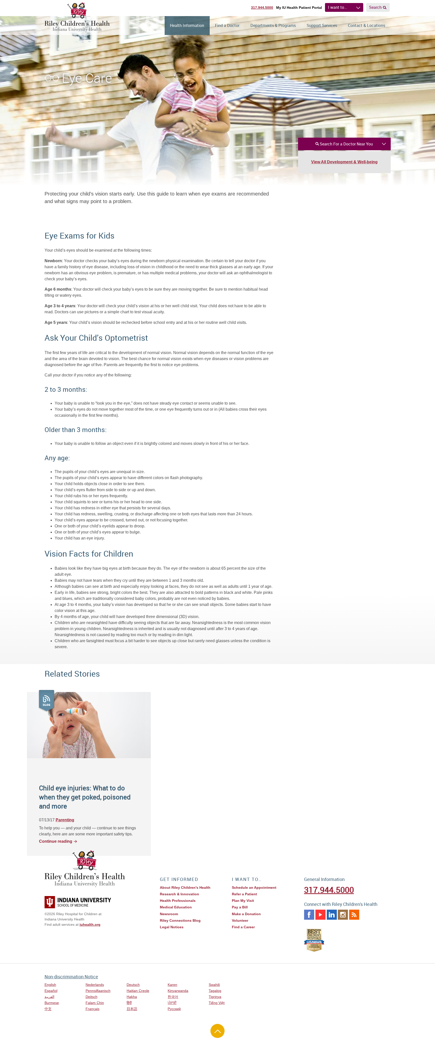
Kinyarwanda (178, 991)
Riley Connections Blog (180, 920)
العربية (49, 997)
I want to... (337, 7)
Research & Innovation (179, 894)
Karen (172, 985)
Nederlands (95, 985)
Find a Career (243, 927)
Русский (174, 1009)
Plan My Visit (243, 901)
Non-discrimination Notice (71, 977)
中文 (48, 1009)
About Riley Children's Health (185, 887)
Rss (354, 915)
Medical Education (176, 907)
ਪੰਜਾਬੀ (172, 1003)
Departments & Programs (273, 25)
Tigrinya (215, 997)
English (50, 985)
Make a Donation (246, 914)
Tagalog (215, 991)
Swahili (214, 985)
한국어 (173, 997)
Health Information (187, 25)
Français (92, 1009)
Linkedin (332, 915)
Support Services (322, 25)
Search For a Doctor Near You (346, 144)
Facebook (309, 915)
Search (375, 7)
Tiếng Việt (217, 1003)
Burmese (52, 1003)
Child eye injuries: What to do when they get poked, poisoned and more (85, 797)
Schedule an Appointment (254, 887)
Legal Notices (172, 927)
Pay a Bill (240, 907)
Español (51, 991)
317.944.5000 (262, 8)
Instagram (343, 915)
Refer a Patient (244, 894)
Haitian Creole (138, 991)
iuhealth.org (90, 924)
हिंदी (129, 1003)
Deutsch (133, 985)
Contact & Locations (366, 25)
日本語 (132, 1009)
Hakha (132, 997)
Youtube (320, 915)
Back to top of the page (217, 1031)
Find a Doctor (227, 25)
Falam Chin (95, 1003)
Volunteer (240, 920)
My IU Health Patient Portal (299, 8)
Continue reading (55, 841)
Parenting (65, 820)
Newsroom (169, 914)
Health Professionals (178, 901)
